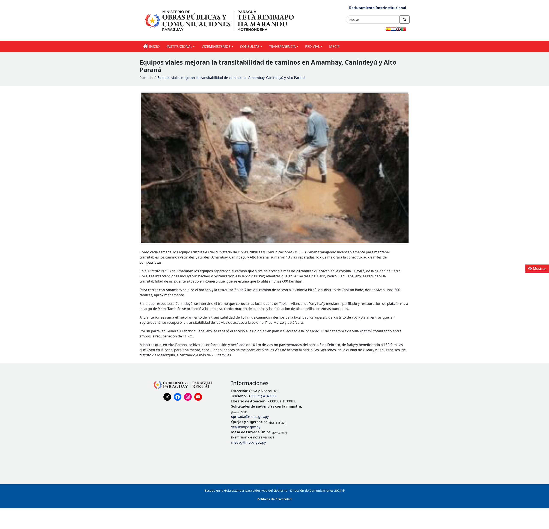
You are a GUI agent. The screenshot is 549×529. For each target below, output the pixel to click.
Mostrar (539, 268)
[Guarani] (393, 29)
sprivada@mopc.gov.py (250, 416)
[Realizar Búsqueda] (404, 19)
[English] (398, 29)
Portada (146, 77)
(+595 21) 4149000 (261, 396)
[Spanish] (388, 29)
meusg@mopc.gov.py (248, 442)
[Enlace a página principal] (220, 20)
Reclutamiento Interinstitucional (377, 7)
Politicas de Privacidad (274, 499)
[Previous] (148, 168)
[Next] (400, 168)
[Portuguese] (403, 29)
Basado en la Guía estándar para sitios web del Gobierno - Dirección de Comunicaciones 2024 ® (275, 490)
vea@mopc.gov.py (245, 427)
